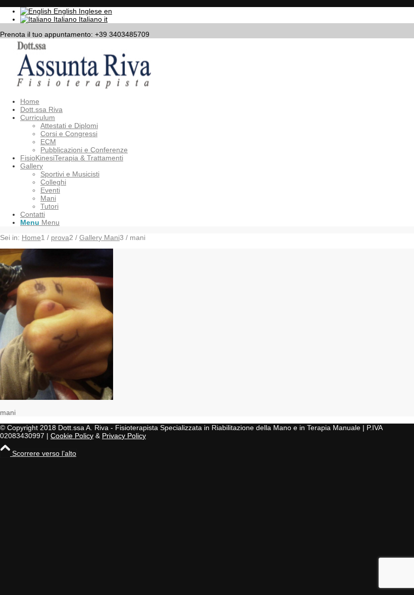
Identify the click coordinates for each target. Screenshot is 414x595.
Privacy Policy (124, 436)
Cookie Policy (71, 436)
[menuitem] (217, 101)
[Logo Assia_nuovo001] (75, 86)
